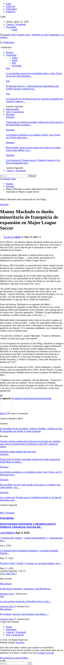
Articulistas (7, 518)
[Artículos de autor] (6, 411)
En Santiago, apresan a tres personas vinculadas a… (24, 614)
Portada (9, 52)
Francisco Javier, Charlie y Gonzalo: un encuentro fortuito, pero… (31, 563)
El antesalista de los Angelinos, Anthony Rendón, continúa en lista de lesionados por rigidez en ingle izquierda (31, 429)
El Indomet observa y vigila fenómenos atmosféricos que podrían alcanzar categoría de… (32, 87)
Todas (15, 57)
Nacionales (11, 27)
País (14, 63)
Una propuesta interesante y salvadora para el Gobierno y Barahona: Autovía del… (28, 525)
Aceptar (41, 653)
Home (9, 627)
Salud (14, 29)
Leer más (49, 653)
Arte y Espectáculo (15, 112)
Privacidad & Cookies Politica (14, 658)
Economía (16, 65)
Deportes (10, 114)
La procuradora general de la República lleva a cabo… (25, 601)
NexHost (20, 642)
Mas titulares (6, 583)
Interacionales (12, 109)
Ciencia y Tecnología (16, 24)
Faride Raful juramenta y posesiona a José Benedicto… (26, 588)
